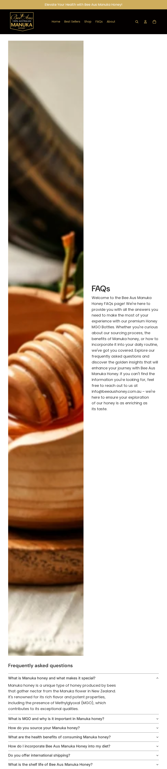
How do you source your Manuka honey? (44, 728)
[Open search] (136, 21)
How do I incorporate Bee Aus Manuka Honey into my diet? (59, 746)
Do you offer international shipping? (39, 755)
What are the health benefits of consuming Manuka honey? (59, 737)
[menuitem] (56, 21)
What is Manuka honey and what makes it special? (52, 678)
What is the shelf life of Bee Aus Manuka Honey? (50, 764)
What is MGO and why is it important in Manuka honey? (56, 719)
